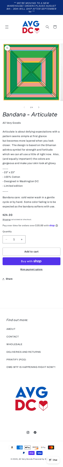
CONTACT (12, 336)
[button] (6, 27)
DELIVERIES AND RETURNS (23, 352)
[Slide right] (38, 107)
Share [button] (9, 279)
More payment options (31, 269)
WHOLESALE (14, 344)
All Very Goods (26, 459)
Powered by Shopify (42, 459)
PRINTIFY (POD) (16, 359)
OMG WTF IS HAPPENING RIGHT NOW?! (30, 367)
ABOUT (10, 329)
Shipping (6, 219)
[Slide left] (24, 107)
